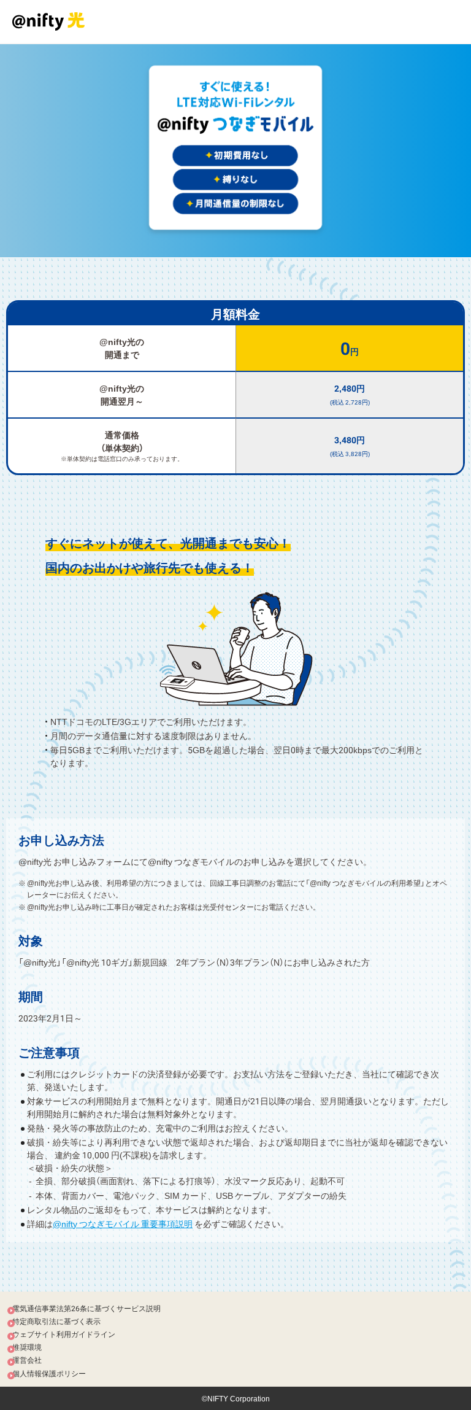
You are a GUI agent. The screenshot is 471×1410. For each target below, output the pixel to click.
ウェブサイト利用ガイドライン (63, 1333)
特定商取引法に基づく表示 (56, 1321)
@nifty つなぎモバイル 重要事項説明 (123, 1223)
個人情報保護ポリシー (49, 1373)
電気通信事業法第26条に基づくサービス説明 (86, 1308)
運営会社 (27, 1359)
